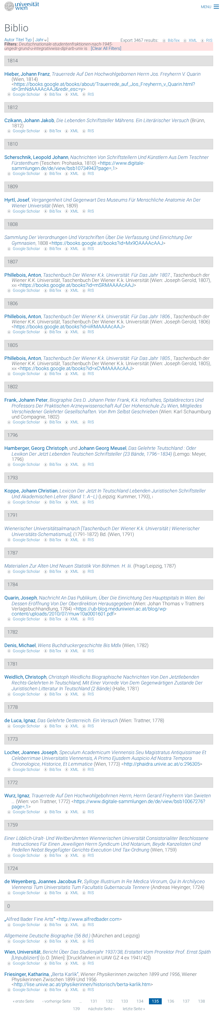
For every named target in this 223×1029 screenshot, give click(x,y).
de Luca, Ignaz (19, 720)
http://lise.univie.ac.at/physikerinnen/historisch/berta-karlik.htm (82, 984)
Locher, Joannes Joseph (30, 752)
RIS (209, 40)
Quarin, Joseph (20, 598)
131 (93, 1001)
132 (109, 1001)
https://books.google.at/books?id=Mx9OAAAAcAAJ (107, 243)
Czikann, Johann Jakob (29, 120)
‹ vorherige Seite (56, 1001)
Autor (9, 39)
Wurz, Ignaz (16, 795)
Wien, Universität (22, 952)
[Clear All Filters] (106, 48)
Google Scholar (26, 94)
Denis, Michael (20, 645)
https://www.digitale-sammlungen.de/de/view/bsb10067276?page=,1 (108, 803)
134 (139, 1001)
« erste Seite (23, 1001)
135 (155, 1001)
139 (76, 1008)
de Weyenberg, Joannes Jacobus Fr (43, 881)
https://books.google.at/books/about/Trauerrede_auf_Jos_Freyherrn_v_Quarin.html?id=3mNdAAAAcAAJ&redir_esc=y (103, 86)
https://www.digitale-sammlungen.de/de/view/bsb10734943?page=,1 (78, 165)
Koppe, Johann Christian (30, 491)
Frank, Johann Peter (26, 400)
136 (170, 1001)
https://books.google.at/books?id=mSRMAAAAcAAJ (77, 285)
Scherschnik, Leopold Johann (36, 157)
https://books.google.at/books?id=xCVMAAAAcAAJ (76, 368)
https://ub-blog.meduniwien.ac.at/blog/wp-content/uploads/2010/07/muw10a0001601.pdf (89, 611)
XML (193, 40)
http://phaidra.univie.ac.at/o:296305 (162, 764)
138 (201, 1001)
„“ (29, 919)
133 (124, 1001)
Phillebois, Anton (22, 275)
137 (186, 1001)
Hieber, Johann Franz (27, 74)
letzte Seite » (134, 1008)
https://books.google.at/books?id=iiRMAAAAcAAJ (68, 326)
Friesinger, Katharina (26, 974)
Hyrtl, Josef (16, 200)
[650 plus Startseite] (111, 7)
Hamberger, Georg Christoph (35, 448)
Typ (28, 39)
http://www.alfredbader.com (89, 919)
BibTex (174, 40)
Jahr (39, 39)
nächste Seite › (101, 1008)
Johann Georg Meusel (102, 448)
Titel (20, 39)
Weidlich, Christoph (25, 677)
